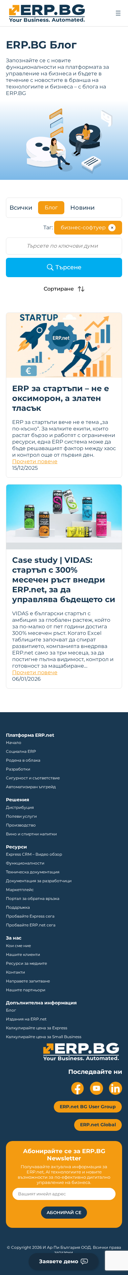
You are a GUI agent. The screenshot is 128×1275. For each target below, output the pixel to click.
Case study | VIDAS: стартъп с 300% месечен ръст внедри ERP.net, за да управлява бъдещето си (63, 579)
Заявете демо (58, 1261)
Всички (21, 207)
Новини (82, 207)
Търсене (68, 267)
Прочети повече (34, 461)
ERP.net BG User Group (88, 1107)
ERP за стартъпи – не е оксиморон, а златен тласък (60, 398)
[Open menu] (118, 13)
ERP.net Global (98, 1125)
